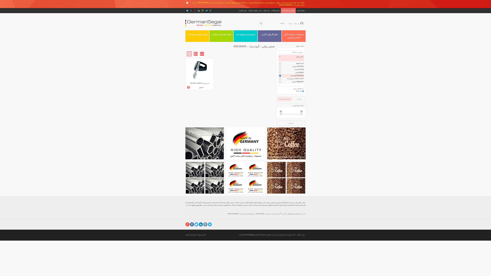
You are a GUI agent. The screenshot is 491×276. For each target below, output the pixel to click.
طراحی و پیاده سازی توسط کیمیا (195, 235)
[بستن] (187, 3)
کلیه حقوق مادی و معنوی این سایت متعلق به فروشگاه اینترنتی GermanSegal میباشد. (266, 235)
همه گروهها (300, 63)
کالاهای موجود (297, 88)
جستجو (299, 99)
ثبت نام (296, 24)
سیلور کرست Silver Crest (295, 79)
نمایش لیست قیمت (285, 99)
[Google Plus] (195, 10)
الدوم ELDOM (299, 69)
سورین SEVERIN (298, 66)
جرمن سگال (301, 235)
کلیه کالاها (299, 91)
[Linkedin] (199, 10)
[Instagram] (203, 10)
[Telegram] (206, 10)
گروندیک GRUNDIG (297, 75)
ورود (289, 23)
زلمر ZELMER (299, 72)
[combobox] (291, 58)
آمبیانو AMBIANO (298, 82)
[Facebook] (191, 10)
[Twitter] (187, 10)
